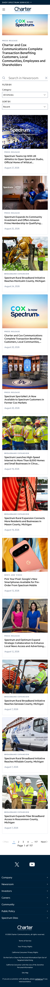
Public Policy (8, 911)
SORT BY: (6, 101)
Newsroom (8, 884)
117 (36, 841)
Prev (6, 841)
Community (8, 904)
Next (43, 841)
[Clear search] (46, 77)
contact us (39, 979)
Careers (6, 897)
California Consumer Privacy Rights (25, 952)
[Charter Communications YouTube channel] (32, 864)
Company (7, 877)
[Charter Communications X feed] (17, 864)
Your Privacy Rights (25, 947)
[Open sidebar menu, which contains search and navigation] (4, 9)
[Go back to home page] (25, 928)
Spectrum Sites (10, 917)
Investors (7, 890)
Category (6, 89)
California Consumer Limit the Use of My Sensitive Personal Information (25, 966)
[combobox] (25, 95)
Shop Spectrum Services (15, 2)
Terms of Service (25, 941)
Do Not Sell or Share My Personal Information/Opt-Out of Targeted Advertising (25, 958)
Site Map (25, 973)
